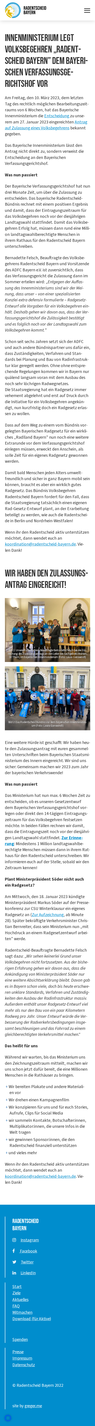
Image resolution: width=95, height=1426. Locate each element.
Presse (17, 1352)
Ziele (16, 1293)
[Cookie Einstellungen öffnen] (7, 1418)
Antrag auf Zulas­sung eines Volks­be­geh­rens (46, 125)
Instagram (30, 1240)
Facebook (28, 1251)
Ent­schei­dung (57, 116)
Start (17, 1287)
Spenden (20, 1340)
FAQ (15, 1306)
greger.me (33, 1406)
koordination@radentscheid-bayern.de (40, 544)
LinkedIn (28, 1273)
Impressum (22, 1358)
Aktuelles (20, 1300)
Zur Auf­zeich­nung (48, 915)
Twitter (27, 1262)
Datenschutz (23, 1365)
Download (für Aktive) (31, 1319)
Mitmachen (22, 1312)
